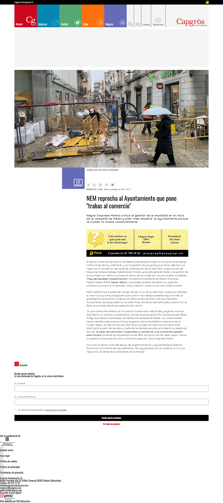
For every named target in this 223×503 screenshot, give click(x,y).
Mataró (19, 24)
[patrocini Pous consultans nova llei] (137, 243)
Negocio (109, 24)
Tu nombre (19, 383)
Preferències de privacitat (11, 472)
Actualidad (73, 178)
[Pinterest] (106, 185)
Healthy (64, 24)
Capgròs (185, 22)
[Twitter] (94, 185)
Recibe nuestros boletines (111, 417)
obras (142, 292)
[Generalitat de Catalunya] (111, 441)
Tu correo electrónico (24, 396)
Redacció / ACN (94, 189)
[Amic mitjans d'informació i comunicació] (111, 497)
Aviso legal (5, 456)
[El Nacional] (207, 2)
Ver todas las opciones (111, 424)
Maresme (42, 24)
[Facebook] (88, 185)
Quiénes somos (6, 450)
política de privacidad (55, 410)
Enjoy (85, 24)
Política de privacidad (10, 467)
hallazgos (100, 295)
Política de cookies (8, 461)
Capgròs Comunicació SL (23, 2)
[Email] (112, 185)
